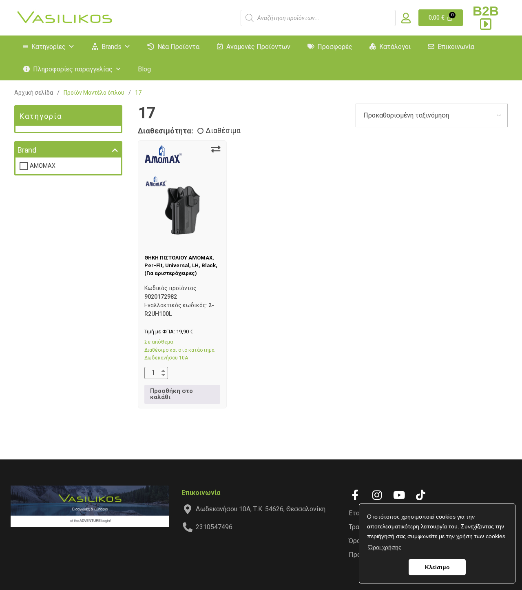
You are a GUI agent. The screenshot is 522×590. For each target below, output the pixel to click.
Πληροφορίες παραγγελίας (73, 69)
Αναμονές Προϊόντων (258, 47)
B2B (486, 11)
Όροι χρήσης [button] (384, 547)
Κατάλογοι (395, 47)
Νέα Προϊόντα (178, 47)
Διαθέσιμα (223, 130)
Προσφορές (334, 47)
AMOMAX (42, 165)
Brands (112, 47)
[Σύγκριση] (215, 149)
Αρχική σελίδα (33, 92)
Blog (144, 69)
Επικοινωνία (456, 47)
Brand (27, 150)
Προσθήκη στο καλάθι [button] (171, 394)
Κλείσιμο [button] (437, 567)
